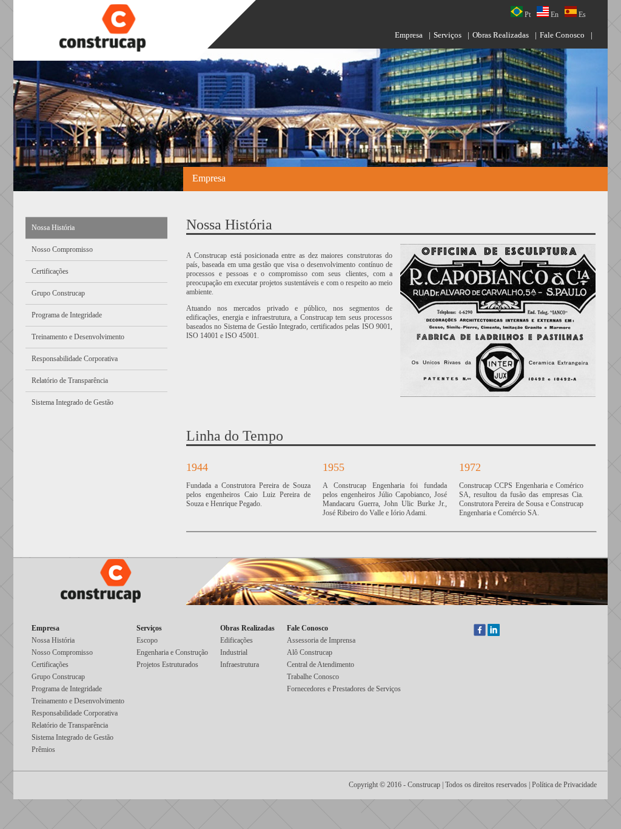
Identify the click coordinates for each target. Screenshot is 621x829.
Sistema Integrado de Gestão (72, 402)
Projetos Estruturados (167, 664)
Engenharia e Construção (172, 652)
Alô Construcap (309, 652)
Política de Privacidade (564, 784)
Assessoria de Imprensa (321, 640)
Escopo (147, 640)
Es (581, 14)
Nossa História (53, 227)
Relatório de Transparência (70, 380)
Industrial (233, 652)
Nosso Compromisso (62, 249)
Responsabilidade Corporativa (75, 358)
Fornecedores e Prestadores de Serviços (344, 689)
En (554, 14)
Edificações (236, 640)
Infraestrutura (239, 664)
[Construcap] (110, 29)
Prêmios (43, 749)
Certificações (50, 271)
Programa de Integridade (67, 315)
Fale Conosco (562, 34)
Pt (527, 14)
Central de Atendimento (320, 664)
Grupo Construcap (58, 293)
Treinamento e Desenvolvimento (78, 337)
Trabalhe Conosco (313, 676)
